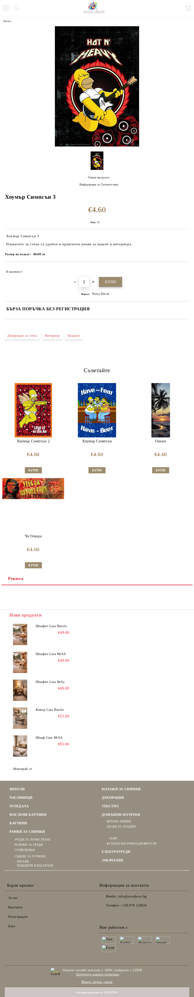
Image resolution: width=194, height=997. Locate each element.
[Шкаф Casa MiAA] (20, 746)
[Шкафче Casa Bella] (20, 690)
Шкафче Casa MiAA (51, 654)
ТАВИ (113, 838)
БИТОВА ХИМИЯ (119, 821)
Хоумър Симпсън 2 (33, 441)
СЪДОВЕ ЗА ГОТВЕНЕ (30, 856)
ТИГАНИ (23, 861)
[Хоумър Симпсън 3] (97, 145)
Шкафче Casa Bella (50, 682)
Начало (7, 21)
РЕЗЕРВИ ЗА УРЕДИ (28, 844)
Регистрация (17, 917)
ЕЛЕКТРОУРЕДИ (116, 852)
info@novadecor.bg (132, 896)
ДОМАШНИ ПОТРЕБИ (121, 814)
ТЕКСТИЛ (110, 806)
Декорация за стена (22, 335)
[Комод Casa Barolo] (20, 718)
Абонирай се (22, 769)
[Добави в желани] (182, 269)
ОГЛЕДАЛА (19, 806)
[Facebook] (105, 915)
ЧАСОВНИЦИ (21, 797)
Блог (11, 926)
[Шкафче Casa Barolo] (20, 634)
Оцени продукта (98, 177)
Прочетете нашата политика (97, 974)
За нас (13, 898)
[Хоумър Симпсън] (97, 436)
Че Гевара (33, 536)
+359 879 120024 (133, 905)
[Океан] (160, 436)
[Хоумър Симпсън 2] (33, 436)
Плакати (73, 335)
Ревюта (15, 578)
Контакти (15, 907)
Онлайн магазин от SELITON (97, 992)
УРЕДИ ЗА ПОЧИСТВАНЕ (32, 839)
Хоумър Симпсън (97, 441)
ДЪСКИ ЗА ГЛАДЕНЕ (121, 826)
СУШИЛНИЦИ (24, 850)
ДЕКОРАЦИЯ (113, 797)
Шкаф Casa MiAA (49, 737)
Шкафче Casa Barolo (51, 626)
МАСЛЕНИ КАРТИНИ (27, 814)
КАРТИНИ (18, 823)
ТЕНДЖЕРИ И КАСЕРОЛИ (35, 865)
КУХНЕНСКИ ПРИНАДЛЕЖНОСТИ (132, 843)
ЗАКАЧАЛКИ (112, 860)
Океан (160, 441)
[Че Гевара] (33, 498)
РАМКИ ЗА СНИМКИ (27, 831)
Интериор (52, 335)
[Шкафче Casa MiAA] (20, 662)
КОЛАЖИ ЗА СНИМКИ (121, 789)
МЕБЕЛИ (17, 789)
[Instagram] (116, 915)
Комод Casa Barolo (50, 710)
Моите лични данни (97, 982)
